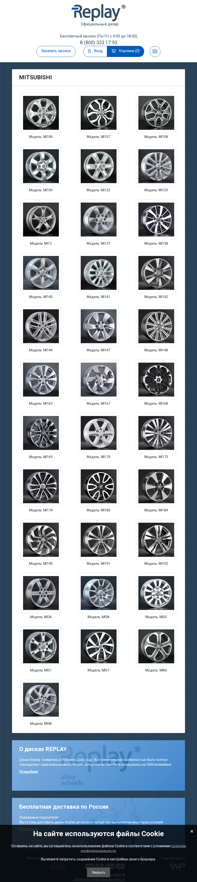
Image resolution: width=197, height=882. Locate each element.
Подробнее (28, 772)
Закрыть (98, 872)
